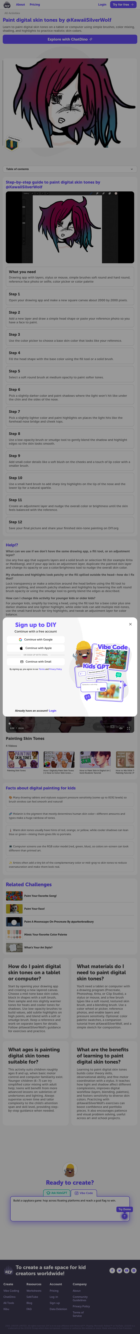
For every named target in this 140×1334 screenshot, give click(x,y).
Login (52, 710)
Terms (42, 669)
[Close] (130, 624)
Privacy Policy (55, 669)
